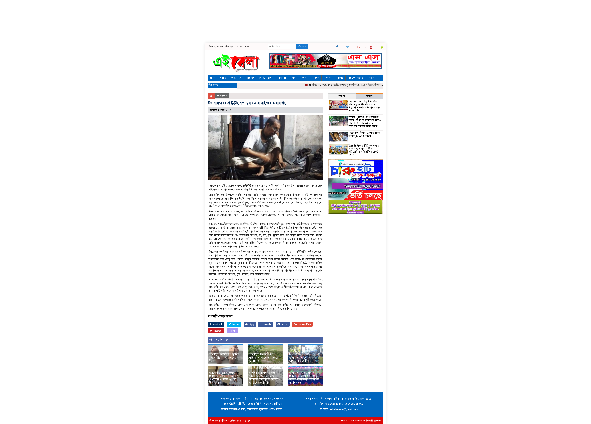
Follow (287, 131)
